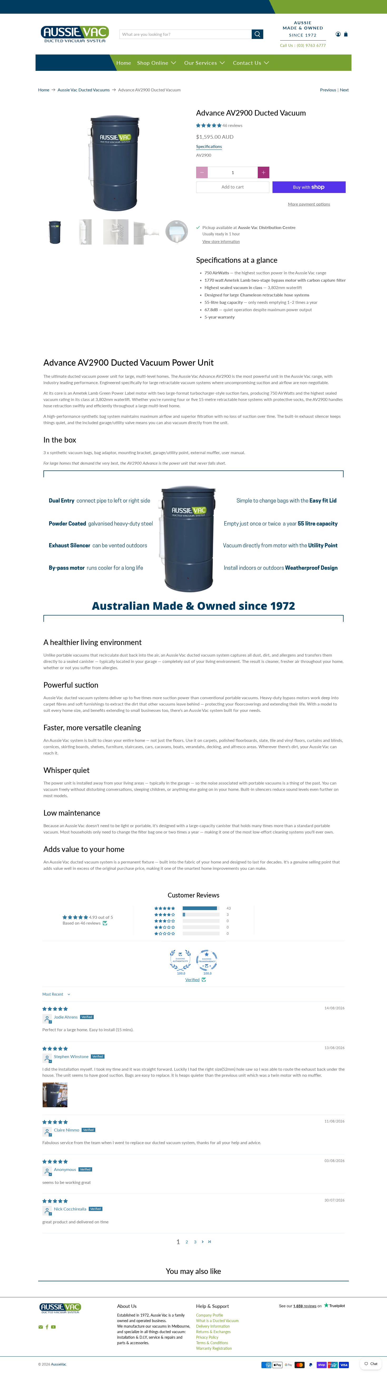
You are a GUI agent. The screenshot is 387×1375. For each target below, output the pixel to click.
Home (123, 62)
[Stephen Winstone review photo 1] (55, 1095)
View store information (221, 242)
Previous (328, 89)
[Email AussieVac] (40, 1328)
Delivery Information (213, 1326)
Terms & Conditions (212, 1343)
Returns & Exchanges (213, 1331)
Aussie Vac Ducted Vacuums (84, 90)
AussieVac (58, 1364)
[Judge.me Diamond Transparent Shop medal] (206, 960)
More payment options (309, 203)
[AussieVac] (75, 34)
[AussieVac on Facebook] (46, 1328)
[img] (55, 1008)
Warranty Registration (214, 1348)
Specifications (209, 146)
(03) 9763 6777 (311, 45)
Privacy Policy (207, 1337)
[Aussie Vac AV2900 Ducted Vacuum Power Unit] (114, 161)
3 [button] (195, 1241)
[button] (208, 125)
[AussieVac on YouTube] (53, 1328)
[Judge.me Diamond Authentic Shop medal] (180, 960)
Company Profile (209, 1315)
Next (344, 89)
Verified (192, 979)
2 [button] (187, 1241)
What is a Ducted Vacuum (217, 1320)
